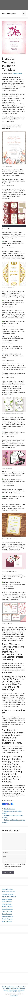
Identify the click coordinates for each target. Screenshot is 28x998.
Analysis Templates (7, 894)
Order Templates (7, 914)
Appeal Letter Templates (9, 896)
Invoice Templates (7, 909)
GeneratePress (14, 995)
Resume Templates (7, 916)
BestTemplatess (9, 13)
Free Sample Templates (8, 986)
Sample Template (16, 988)
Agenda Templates (7, 889)
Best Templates (7, 988)
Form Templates (6, 904)
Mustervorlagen (17, 991)
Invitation (12, 811)
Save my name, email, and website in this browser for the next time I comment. (14, 866)
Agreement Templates (8, 891)
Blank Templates (7, 899)
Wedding (4, 813)
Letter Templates (7, 911)
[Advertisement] (14, 953)
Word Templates (7, 921)
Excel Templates (7, 901)
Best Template (13, 990)
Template (18, 811)
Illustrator (6, 811)
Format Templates (7, 906)
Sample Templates (9, 809)
